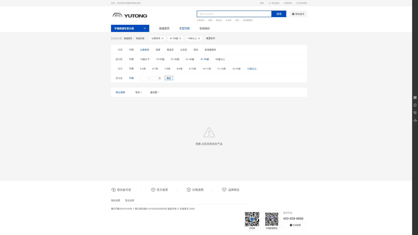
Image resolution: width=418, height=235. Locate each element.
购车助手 (300, 13)
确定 (169, 78)
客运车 (219, 20)
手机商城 (275, 3)
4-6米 (143, 68)
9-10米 (192, 68)
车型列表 (184, 28)
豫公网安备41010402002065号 (151, 208)
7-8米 (167, 68)
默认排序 (120, 92)
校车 (237, 20)
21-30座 (175, 59)
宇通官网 (288, 3)
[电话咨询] (415, 113)
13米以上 (192, 38)
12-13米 (236, 68)
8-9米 (180, 68)
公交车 (229, 20)
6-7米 (155, 68)
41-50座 (174, 38)
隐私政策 (115, 200)
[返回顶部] (415, 120)
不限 (131, 49)
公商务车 (201, 20)
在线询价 (205, 28)
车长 (137, 92)
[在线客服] (415, 105)
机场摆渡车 (248, 20)
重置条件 (210, 38)
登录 (262, 3)
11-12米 (221, 68)
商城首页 (164, 28)
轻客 (210, 20)
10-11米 (207, 68)
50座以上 (220, 59)
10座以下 (145, 59)
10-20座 (160, 59)
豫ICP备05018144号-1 (122, 208)
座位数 (153, 92)
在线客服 (297, 225)
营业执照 (129, 200)
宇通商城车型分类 (124, 28)
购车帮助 (303, 3)
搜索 (279, 14)
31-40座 (190, 59)
